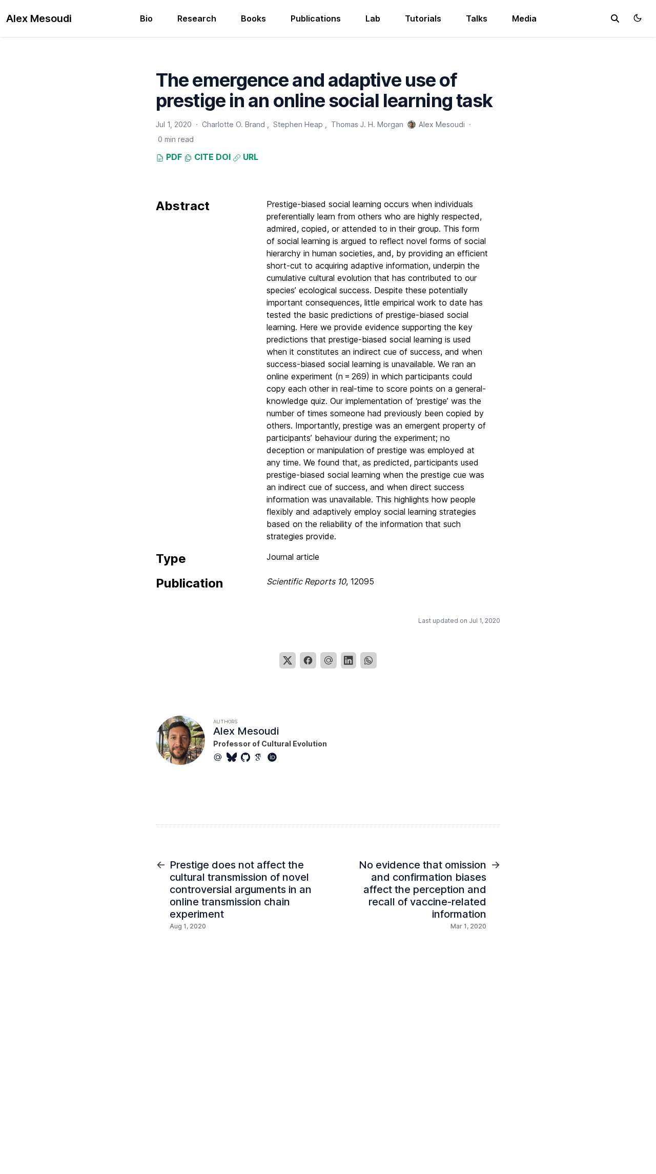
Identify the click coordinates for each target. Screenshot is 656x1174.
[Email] (328, 660)
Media (524, 18)
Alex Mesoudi (39, 18)
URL (249, 157)
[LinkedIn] (348, 660)
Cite (203, 157)
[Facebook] (308, 660)
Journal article (292, 557)
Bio (146, 18)
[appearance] (637, 18)
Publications (316, 18)
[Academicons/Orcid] (274, 757)
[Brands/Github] (247, 757)
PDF (173, 157)
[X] (287, 660)
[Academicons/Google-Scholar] (261, 757)
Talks (476, 18)
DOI (223, 157)
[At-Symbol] (220, 757)
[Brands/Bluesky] (234, 757)
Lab (372, 18)
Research (196, 18)
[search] (615, 18)
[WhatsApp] (368, 660)
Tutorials (423, 18)
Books (253, 18)
